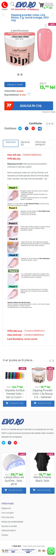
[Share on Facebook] (27, 128)
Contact (4, 535)
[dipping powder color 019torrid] (29, 47)
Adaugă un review (15, 84)
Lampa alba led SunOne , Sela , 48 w (14, 481)
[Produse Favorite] (29, 94)
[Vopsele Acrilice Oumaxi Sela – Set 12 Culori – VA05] (14, 375)
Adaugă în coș (30, 106)
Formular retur (7, 517)
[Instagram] (16, 443)
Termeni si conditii (9, 526)
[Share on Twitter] (20, 128)
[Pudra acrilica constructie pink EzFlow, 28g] (53, 14)
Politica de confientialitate (12, 522)
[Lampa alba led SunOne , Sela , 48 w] (14, 462)
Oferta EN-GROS (8, 530)
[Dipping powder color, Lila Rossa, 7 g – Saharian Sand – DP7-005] (42, 375)
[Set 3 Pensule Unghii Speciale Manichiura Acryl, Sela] (3, 14)
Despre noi (6, 508)
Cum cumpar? (7, 513)
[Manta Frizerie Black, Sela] (42, 462)
